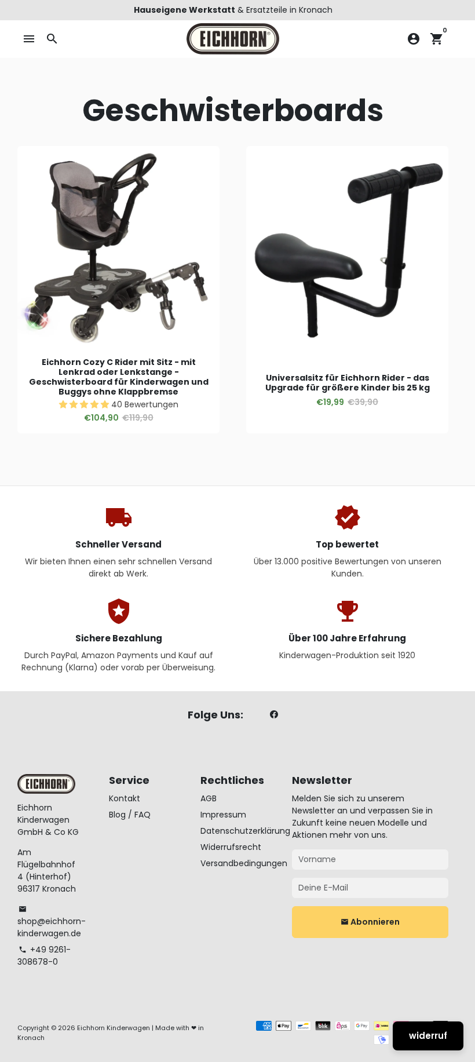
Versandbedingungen (243, 863)
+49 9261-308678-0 (44, 956)
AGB (208, 798)
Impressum (223, 814)
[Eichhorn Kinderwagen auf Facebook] (274, 715)
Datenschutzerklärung (245, 831)
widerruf (428, 1036)
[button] (85, 404)
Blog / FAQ (130, 814)
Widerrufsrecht (230, 847)
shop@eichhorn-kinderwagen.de (51, 922)
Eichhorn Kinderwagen (113, 1027)
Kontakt (124, 798)
